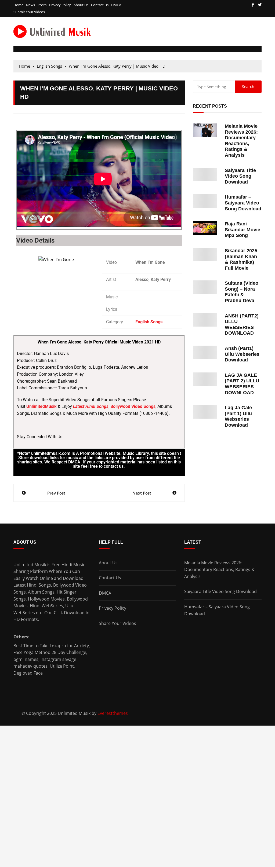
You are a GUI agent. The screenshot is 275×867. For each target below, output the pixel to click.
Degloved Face (28, 673)
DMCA (116, 5)
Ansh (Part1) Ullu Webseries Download (242, 354)
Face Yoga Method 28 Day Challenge (49, 652)
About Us (81, 5)
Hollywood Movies (46, 599)
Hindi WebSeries (46, 606)
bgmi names (25, 659)
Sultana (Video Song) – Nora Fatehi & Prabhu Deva (241, 291)
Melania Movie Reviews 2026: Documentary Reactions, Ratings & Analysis (241, 140)
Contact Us (99, 5)
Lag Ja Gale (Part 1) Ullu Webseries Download (238, 416)
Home (18, 5)
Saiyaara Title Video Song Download (240, 176)
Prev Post (56, 493)
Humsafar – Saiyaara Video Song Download (243, 202)
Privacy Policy (60, 5)
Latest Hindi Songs (32, 585)
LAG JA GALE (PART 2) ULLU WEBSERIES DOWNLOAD (242, 383)
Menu (19, 49)
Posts (42, 5)
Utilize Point (62, 666)
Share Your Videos (117, 623)
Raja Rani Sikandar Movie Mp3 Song (242, 229)
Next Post (141, 493)
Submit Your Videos (29, 12)
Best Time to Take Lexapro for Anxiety (51, 646)
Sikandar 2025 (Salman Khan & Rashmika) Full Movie (241, 259)
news (30, 5)
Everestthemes (112, 713)
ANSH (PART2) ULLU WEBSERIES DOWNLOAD (242, 324)
